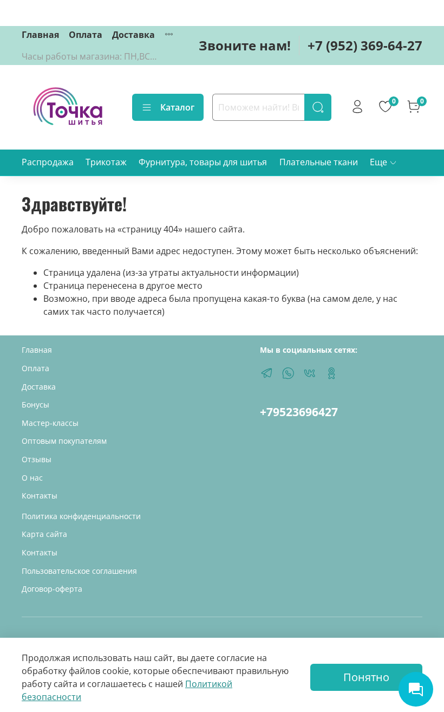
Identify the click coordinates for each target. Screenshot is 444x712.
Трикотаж (106, 162)
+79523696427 (299, 411)
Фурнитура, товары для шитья (203, 162)
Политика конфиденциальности (81, 516)
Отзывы (36, 459)
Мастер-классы (50, 423)
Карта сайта (44, 534)
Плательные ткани (318, 162)
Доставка (133, 35)
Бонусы (35, 404)
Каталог (177, 107)
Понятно (366, 677)
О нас (32, 477)
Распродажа (48, 162)
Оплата (85, 35)
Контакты (39, 495)
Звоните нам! (245, 45)
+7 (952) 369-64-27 (365, 45)
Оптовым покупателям (64, 441)
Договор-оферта (52, 589)
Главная (40, 35)
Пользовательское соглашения (79, 571)
